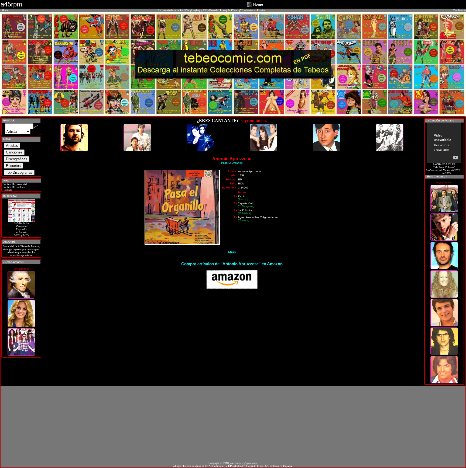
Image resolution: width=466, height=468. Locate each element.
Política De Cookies (13, 187)
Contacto (7, 189)
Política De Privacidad (14, 184)
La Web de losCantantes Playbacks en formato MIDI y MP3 (21, 229)
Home (5, 10)
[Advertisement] (233, 424)
